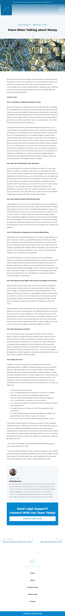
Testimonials (32, 594)
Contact (32, 601)
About (32, 580)
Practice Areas (32, 587)
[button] (48, 10)
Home (32, 573)
